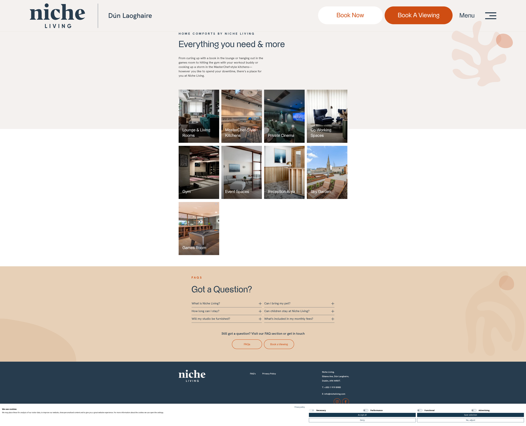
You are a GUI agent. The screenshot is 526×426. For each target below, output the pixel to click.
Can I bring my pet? (277, 306)
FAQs (247, 347)
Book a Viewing (279, 347)
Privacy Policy (269, 376)
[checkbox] (311, 410)
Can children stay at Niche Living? (286, 314)
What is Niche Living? (206, 306)
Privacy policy (300, 407)
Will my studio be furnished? (211, 322)
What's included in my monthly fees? (288, 322)
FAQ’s (253, 376)
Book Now (350, 15)
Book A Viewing (418, 15)
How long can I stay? (205, 314)
